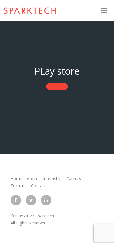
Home (16, 178)
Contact (38, 185)
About (32, 178)
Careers (73, 178)
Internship (52, 178)
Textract (18, 185)
